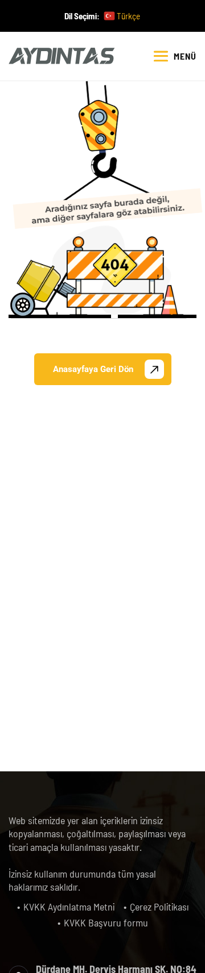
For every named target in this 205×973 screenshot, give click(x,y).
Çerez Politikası (159, 906)
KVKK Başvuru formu (106, 922)
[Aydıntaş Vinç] (62, 56)
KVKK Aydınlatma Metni (68, 906)
